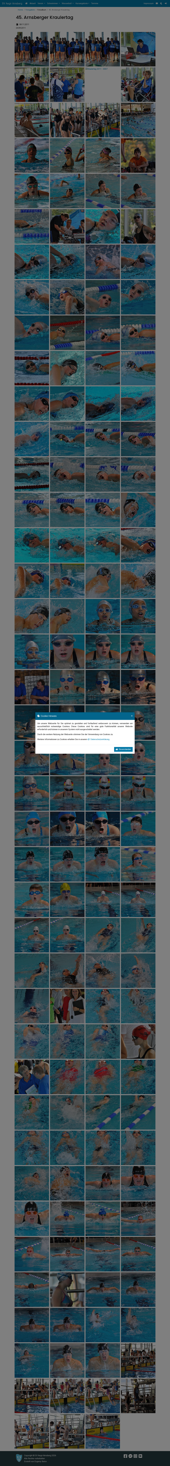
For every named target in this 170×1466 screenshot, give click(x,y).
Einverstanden (125, 749)
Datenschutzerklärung (99, 739)
